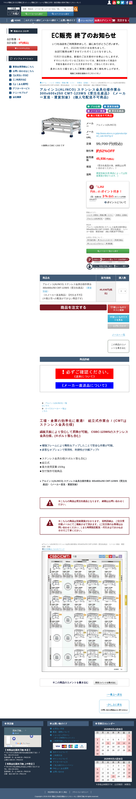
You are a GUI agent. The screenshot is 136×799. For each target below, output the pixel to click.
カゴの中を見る (23, 48)
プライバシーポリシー (80, 792)
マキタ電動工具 (9, 2)
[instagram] (131, 2)
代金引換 (92, 240)
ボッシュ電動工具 (31, 2)
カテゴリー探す (33, 20)
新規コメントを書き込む (105, 682)
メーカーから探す (35, 14)
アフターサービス (21, 88)
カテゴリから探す (61, 14)
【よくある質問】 (20, 84)
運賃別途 (112, 106)
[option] (61, 126)
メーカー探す (49, 20)
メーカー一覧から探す (109, 251)
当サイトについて (60, 752)
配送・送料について (61, 732)
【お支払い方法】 (20, 75)
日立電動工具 (20, 2)
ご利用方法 (57, 755)
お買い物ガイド (68, 20)
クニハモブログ (86, 20)
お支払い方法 (58, 728)
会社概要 (16, 97)
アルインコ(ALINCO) (94, 219)
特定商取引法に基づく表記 (57, 792)
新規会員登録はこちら (23, 66)
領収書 (110, 244)
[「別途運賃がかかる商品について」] (84, 374)
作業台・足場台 (121, 215)
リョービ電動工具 (44, 2)
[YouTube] (114, 2)
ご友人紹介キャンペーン (63, 765)
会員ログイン (101, 20)
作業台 (107, 219)
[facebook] (126, 2)
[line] (118, 2)
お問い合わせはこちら (23, 71)
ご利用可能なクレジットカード (66, 741)
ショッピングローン (96, 244)
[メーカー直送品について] (84, 385)
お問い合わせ (119, 326)
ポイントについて (116, 202)
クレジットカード (106, 240)
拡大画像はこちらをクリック (54, 549)
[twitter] (122, 2)
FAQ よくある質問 (60, 768)
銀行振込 (119, 240)
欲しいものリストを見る (119, 318)
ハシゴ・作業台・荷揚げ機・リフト (100, 215)
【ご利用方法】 (19, 79)
